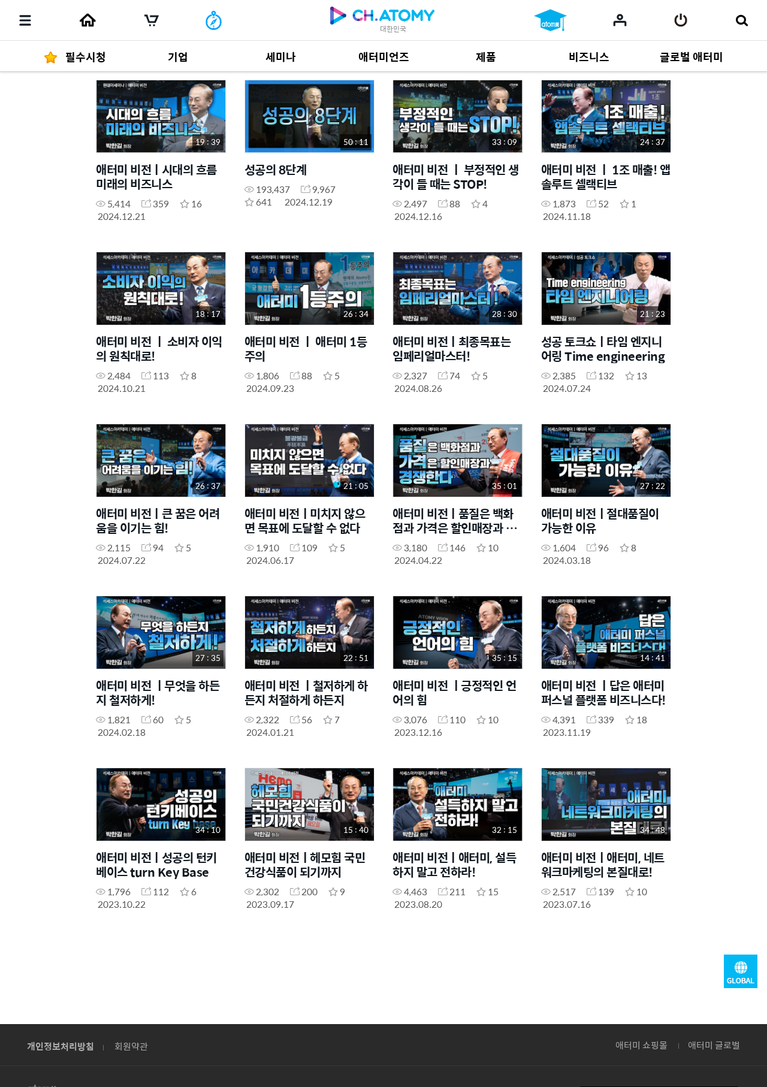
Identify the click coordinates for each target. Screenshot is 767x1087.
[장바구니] (152, 20)
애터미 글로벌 (714, 1045)
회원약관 (131, 1046)
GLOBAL (740, 971)
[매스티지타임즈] (214, 20)
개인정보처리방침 (60, 1046)
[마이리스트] (620, 20)
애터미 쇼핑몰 (641, 1045)
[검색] (741, 20)
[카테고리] (25, 20)
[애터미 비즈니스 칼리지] (550, 20)
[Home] (87, 20)
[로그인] (681, 20)
